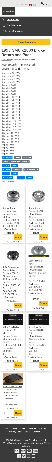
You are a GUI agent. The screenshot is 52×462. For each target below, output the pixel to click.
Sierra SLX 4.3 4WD (11, 109)
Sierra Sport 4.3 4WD (11, 121)
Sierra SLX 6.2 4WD (11, 118)
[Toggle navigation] (47, 12)
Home (5, 428)
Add (19, 237)
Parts (22, 428)
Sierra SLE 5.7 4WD (11, 103)
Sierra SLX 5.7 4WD (11, 115)
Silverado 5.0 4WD (10, 136)
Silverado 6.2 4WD (10, 142)
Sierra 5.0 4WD (9, 88)
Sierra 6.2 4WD (9, 94)
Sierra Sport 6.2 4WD (11, 130)
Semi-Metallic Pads (12, 386)
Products (32, 428)
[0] (43, 5)
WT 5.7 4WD (8, 151)
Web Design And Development (18, 443)
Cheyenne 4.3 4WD (11, 73)
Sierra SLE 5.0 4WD (11, 100)
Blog (27, 431)
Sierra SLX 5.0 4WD (11, 112)
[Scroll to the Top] (46, 459)
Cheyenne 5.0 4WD (11, 76)
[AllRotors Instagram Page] (28, 456)
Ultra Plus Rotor (11, 327)
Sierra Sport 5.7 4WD (11, 127)
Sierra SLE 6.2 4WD (11, 106)
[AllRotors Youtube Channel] (33, 456)
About (14, 428)
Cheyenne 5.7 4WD (11, 79)
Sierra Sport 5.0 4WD (11, 124)
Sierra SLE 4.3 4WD (11, 97)
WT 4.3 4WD (8, 145)
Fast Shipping (15, 31)
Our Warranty (14, 25)
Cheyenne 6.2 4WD (11, 82)
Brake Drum (9, 208)
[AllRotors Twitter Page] (23, 456)
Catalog (42, 428)
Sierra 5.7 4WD (9, 91)
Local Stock (13, 19)
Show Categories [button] (26, 42)
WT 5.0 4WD (8, 148)
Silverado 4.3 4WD (10, 133)
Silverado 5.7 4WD (10, 139)
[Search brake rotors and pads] (47, 5)
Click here (6, 59)
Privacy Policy (15, 431)
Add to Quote (11, 229)
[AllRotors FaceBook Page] (19, 456)
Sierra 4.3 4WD (9, 85)
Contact (36, 431)
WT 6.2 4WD (8, 154)
